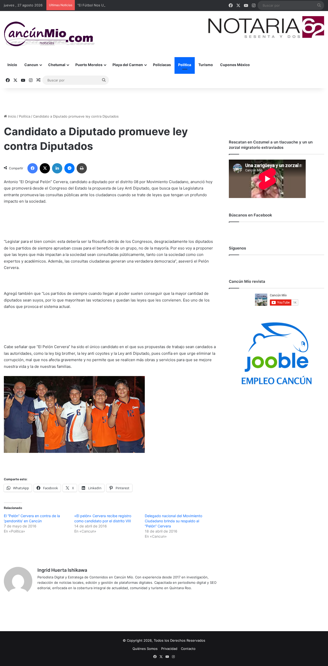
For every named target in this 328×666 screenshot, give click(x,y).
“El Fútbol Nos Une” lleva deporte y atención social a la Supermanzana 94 (136, 5)
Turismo (205, 65)
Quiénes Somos (145, 649)
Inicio (12, 65)
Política (184, 65)
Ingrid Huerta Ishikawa (62, 570)
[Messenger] (69, 168)
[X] (45, 168)
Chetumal (56, 65)
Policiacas (162, 65)
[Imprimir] (82, 168)
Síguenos (237, 248)
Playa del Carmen (127, 65)
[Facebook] (32, 168)
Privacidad (169, 649)
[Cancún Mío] (49, 34)
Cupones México (235, 65)
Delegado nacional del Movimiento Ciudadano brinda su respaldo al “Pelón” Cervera (173, 521)
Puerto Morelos (88, 65)
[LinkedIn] (57, 168)
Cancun (31, 65)
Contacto (188, 649)
